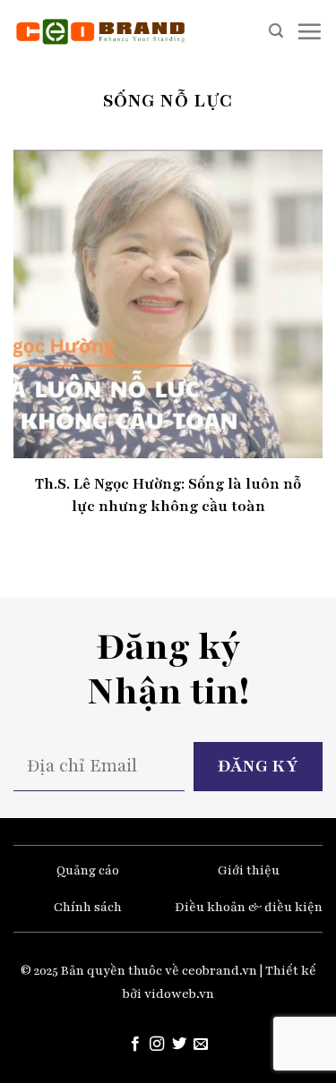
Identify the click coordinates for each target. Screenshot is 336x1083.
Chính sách (88, 907)
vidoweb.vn (179, 993)
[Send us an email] (201, 1044)
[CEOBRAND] (100, 31)
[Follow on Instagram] (157, 1044)
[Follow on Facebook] (135, 1044)
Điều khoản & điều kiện (249, 907)
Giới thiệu (249, 870)
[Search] (276, 30)
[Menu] (309, 31)
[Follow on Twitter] (179, 1044)
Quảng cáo (87, 870)
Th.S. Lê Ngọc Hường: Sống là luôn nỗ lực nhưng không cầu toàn (168, 494)
